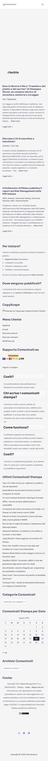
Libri (4, 99)
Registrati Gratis (11, 259)
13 (24, 635)
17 (6, 639)
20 (24, 639)
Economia (36, 198)
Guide (27, 687)
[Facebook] (24, 733)
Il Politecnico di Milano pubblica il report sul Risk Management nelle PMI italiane (22, 191)
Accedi (5, 329)
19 (18, 639)
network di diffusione (23, 293)
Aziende (5, 146)
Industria (5, 201)
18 (12, 639)
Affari (4, 198)
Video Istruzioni (37, 275)
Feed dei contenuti (9, 333)
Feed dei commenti (10, 337)
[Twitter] (29, 733)
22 (36, 639)
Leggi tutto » (7, 126)
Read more (15, 121)
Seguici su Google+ (10, 367)
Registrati (6, 325)
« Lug (4, 652)
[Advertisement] (24, 34)
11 (12, 635)
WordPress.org (8, 341)
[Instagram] (19, 733)
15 (36, 635)
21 (30, 639)
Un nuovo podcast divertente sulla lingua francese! (22, 498)
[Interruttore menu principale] (42, 4)
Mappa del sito (38, 687)
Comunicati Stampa (23, 198)
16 (42, 635)
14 (30, 635)
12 (18, 635)
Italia (12, 201)
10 (6, 635)
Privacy (20, 687)
